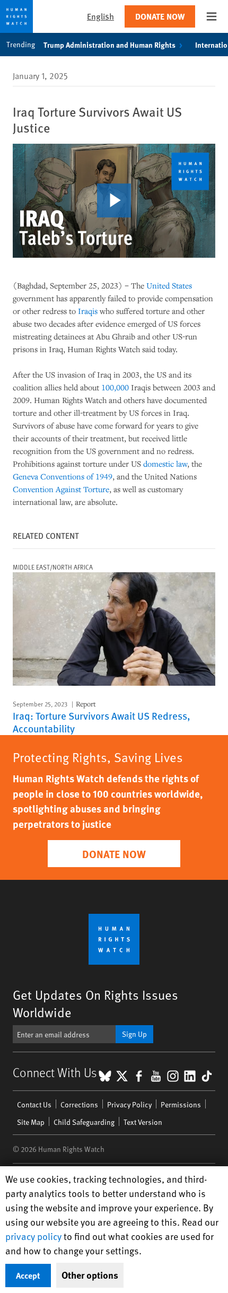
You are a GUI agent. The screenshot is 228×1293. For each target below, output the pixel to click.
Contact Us (34, 1104)
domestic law (165, 463)
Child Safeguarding (84, 1122)
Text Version (143, 1122)
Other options (90, 1275)
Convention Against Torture (61, 489)
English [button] (100, 16)
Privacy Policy (129, 1104)
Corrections (79, 1104)
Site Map (31, 1122)
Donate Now (160, 16)
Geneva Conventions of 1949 (62, 476)
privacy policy (33, 1236)
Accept (28, 1275)
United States (169, 285)
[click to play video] (114, 200)
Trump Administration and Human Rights (109, 44)
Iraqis (88, 310)
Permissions (181, 1104)
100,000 (115, 387)
